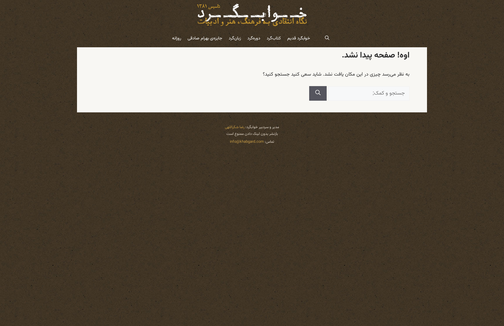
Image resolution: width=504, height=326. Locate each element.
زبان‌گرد (235, 38)
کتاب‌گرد (274, 38)
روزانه (176, 38)
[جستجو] (318, 93)
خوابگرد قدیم (298, 38)
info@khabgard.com (247, 142)
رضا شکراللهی (234, 127)
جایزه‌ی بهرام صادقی (205, 38)
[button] (327, 38)
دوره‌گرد (253, 38)
